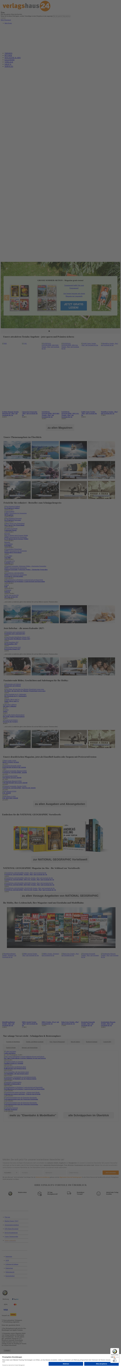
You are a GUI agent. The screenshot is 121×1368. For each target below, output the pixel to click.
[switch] (115, 1361)
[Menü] (118, 1349)
